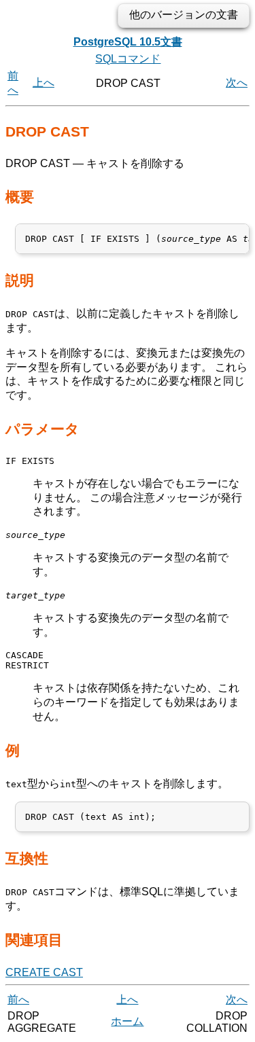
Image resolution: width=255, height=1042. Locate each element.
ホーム (127, 1021)
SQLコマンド (127, 59)
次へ (237, 82)
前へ (18, 999)
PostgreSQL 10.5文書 (127, 42)
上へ (43, 82)
